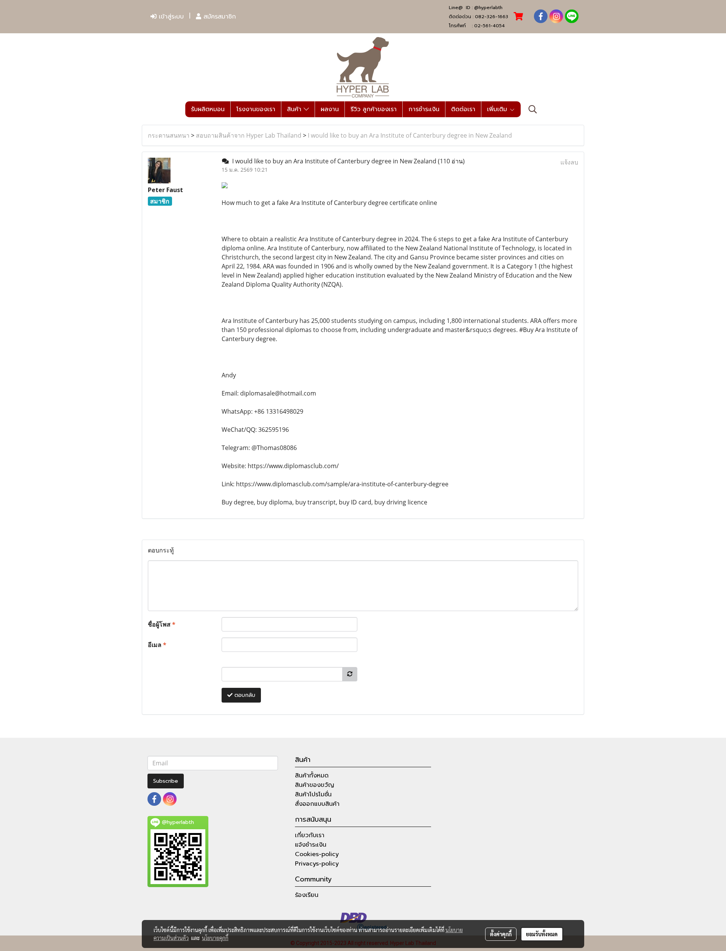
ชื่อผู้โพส (161, 624)
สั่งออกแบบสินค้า (317, 803)
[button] (532, 109)
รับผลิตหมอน (208, 109)
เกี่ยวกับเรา (309, 835)
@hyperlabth (488, 7)
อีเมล (157, 645)
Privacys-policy (317, 863)
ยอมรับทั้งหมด (542, 934)
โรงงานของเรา (255, 109)
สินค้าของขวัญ (314, 785)
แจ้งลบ (569, 162)
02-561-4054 (489, 25)
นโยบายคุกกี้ (215, 937)
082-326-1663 (491, 16)
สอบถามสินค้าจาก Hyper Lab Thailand (248, 135)
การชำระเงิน (423, 109)
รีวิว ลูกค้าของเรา (374, 109)
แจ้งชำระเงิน (310, 844)
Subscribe (165, 781)
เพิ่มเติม (498, 109)
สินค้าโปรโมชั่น (313, 794)
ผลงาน (330, 109)
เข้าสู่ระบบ (170, 16)
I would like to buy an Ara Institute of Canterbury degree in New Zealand (410, 135)
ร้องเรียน (306, 895)
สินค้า (295, 109)
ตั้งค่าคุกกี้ (501, 934)
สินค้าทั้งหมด (312, 775)
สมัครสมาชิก (218, 16)
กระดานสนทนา (168, 135)
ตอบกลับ (244, 695)
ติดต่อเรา (463, 109)
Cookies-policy (317, 854)
